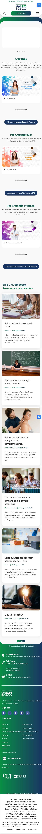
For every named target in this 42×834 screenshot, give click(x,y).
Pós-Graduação (13, 169)
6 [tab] (26, 110)
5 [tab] (24, 110)
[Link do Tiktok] (28, 713)
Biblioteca (5, 728)
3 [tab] (20, 110)
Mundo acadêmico (10, 508)
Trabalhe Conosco (28, 739)
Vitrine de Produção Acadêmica (11, 732)
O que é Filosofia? (14, 614)
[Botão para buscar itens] (4, 13)
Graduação (21, 58)
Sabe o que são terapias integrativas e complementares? (17, 440)
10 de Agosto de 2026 (18, 565)
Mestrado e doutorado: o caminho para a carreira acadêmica (17, 500)
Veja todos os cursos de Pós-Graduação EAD (21, 193)
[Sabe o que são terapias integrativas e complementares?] (21, 420)
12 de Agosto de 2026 (25, 508)
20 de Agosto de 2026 (18, 330)
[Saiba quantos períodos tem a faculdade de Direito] (21, 540)
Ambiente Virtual (28, 728)
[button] (39, 5)
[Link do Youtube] (22, 713)
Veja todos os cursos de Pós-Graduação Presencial (21, 266)
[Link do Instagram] (10, 713)
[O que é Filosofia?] (21, 597)
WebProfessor (21, 1)
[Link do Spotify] (16, 713)
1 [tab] (16, 110)
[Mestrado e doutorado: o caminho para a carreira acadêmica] (21, 480)
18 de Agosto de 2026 (18, 387)
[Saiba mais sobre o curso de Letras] (21, 306)
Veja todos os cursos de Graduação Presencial (21, 122)
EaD (7, 98)
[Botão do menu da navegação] (37, 13)
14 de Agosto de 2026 (22, 448)
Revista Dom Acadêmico (30, 732)
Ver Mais (21, 641)
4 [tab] (22, 110)
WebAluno (12, 1)
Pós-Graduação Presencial (21, 205)
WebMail (30, 1)
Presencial (18, 243)
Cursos (7, 330)
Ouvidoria (5, 742)
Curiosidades (9, 448)
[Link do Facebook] (4, 713)
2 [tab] (18, 110)
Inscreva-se (21, 13)
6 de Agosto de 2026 (22, 619)
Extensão (4, 739)
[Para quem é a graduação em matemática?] (21, 363)
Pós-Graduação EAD (21, 134)
